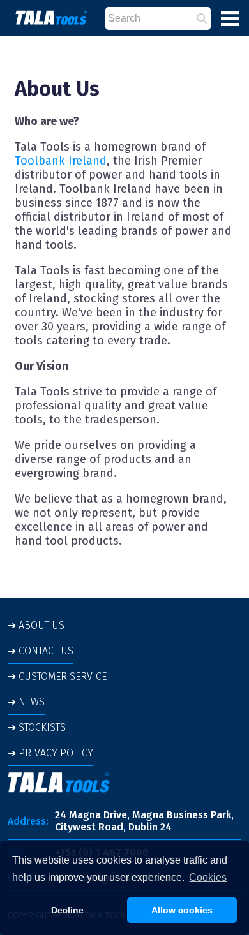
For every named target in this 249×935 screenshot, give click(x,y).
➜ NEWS (26, 702)
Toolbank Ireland (61, 161)
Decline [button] (67, 910)
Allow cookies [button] (182, 910)
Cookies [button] (208, 877)
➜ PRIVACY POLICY (50, 753)
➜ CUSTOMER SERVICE (57, 676)
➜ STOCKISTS (37, 727)
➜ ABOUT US (36, 625)
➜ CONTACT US (40, 651)
